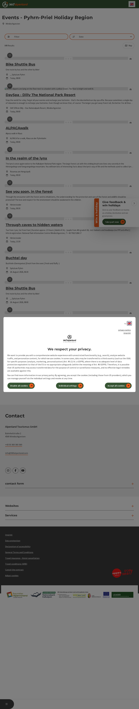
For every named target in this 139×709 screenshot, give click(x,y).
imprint (127, 333)
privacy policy (124, 329)
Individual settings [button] (68, 385)
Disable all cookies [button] (19, 385)
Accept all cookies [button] (116, 385)
